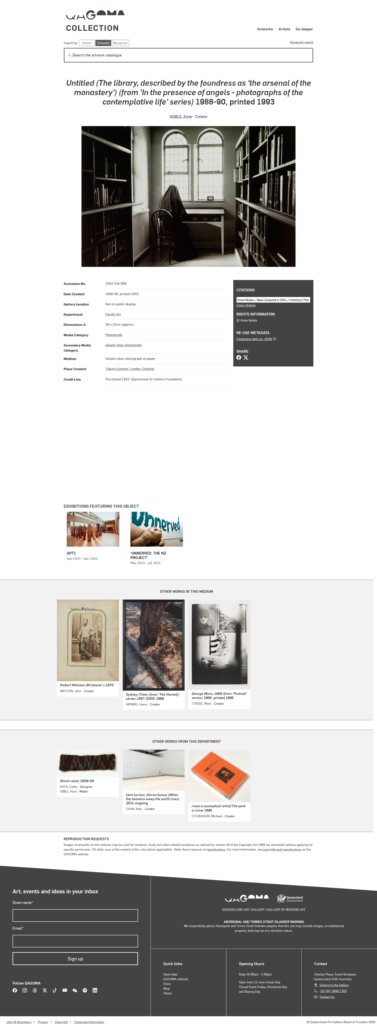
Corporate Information (89, 1022)
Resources (120, 43)
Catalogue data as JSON (254, 339)
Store (167, 984)
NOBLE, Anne (181, 116)
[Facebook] (238, 358)
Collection (92, 27)
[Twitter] (245, 358)
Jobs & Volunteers (18, 1022)
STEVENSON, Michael (207, 816)
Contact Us (327, 997)
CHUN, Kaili (134, 809)
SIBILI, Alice (68, 791)
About (167, 993)
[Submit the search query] (67, 55)
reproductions (216, 849)
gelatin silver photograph (123, 345)
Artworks (265, 28)
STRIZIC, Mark (201, 703)
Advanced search (301, 42)
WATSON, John (70, 691)
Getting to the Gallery (334, 985)
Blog (166, 988)
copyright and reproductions (282, 849)
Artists (284, 28)
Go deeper (304, 28)
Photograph (113, 335)
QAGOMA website (175, 979)
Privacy (43, 1022)
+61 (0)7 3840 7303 (333, 991)
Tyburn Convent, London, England (129, 368)
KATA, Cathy (68, 786)
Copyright (61, 1022)
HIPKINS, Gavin (136, 704)
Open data (170, 974)
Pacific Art (113, 314)
